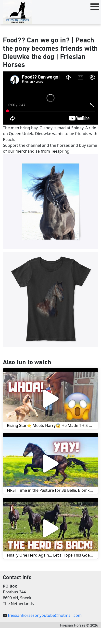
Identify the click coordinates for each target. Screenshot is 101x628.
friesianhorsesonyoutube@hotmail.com (45, 615)
